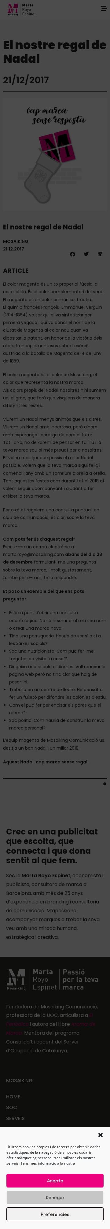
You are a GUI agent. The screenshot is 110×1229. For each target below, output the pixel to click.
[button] (100, 1135)
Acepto (55, 1181)
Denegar (55, 1197)
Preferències (55, 1214)
